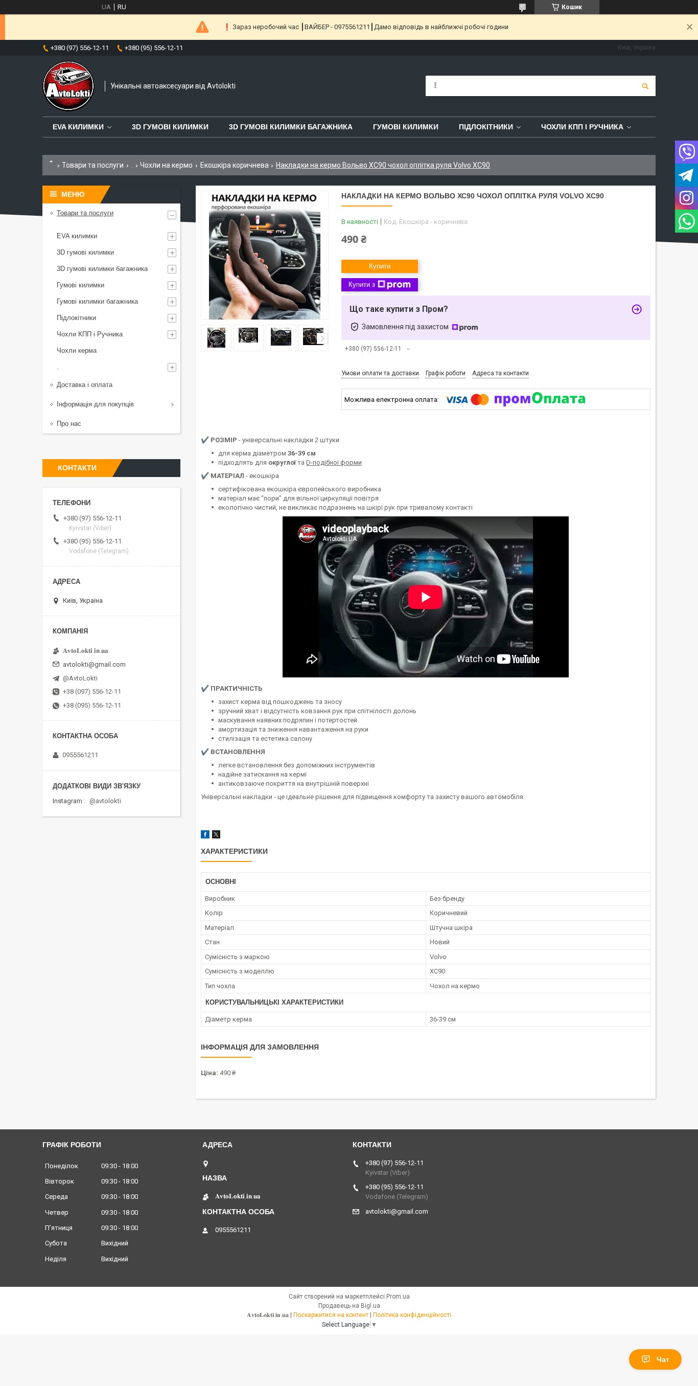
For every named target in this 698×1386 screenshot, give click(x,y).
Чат (663, 1359)
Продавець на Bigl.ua (349, 1305)
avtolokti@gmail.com (94, 664)
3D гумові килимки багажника (291, 127)
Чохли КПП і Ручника (582, 127)
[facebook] (205, 836)
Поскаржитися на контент (330, 1315)
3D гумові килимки (170, 127)
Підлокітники (486, 127)
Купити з (361, 284)
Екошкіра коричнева (234, 165)
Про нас (69, 423)
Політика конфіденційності (412, 1315)
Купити (379, 266)
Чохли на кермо (166, 165)
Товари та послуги (93, 165)
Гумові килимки (405, 127)
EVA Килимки (78, 127)
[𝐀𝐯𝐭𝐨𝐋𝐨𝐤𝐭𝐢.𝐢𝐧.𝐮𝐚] (68, 86)
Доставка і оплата (84, 385)
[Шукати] (645, 86)
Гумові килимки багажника (97, 301)
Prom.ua (398, 1296)
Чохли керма (77, 350)
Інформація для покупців (95, 404)
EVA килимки (77, 236)
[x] (216, 836)
